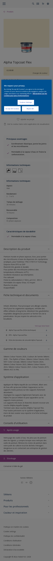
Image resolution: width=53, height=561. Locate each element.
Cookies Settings (26, 102)
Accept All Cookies (12, 109)
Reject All (30, 109)
